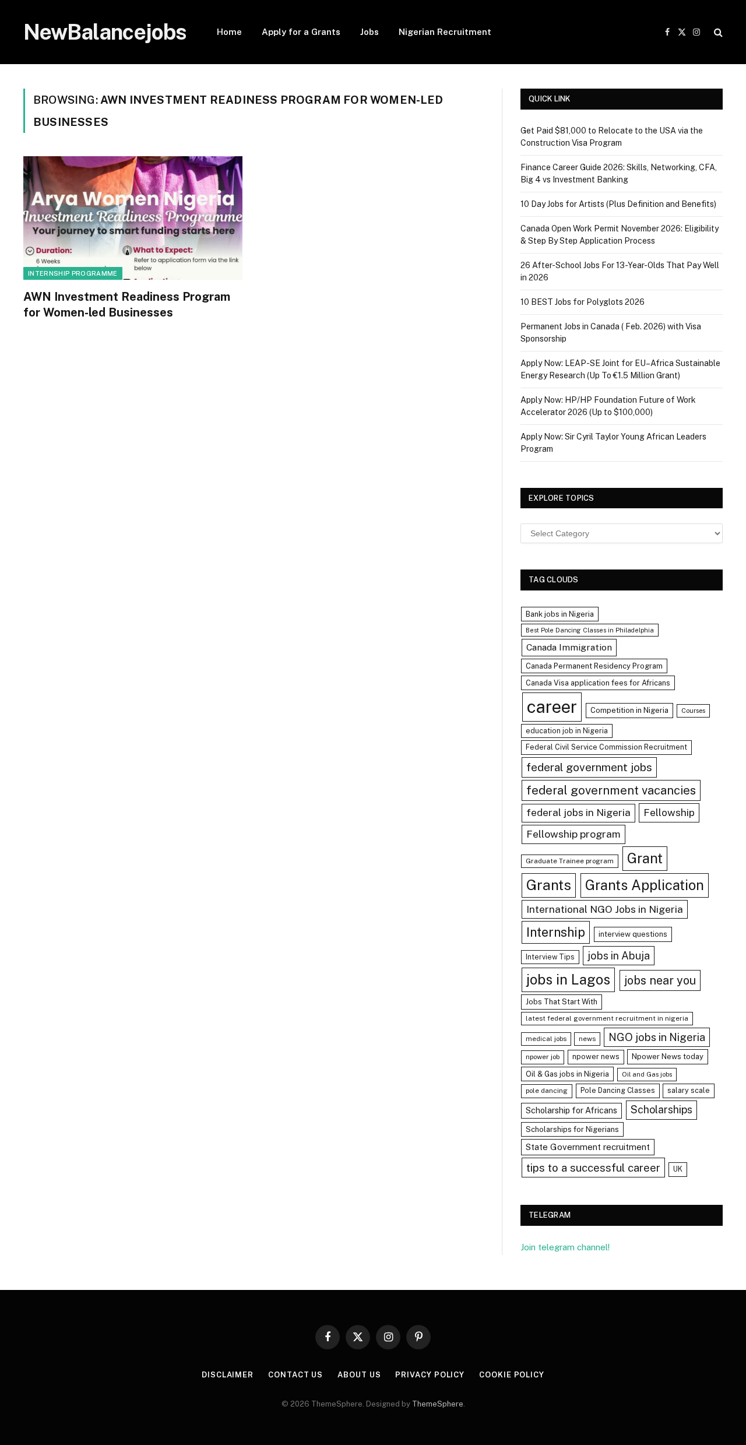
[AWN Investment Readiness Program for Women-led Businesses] (132, 218)
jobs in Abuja (618, 956)
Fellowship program (573, 834)
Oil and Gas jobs (647, 1074)
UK (677, 1169)
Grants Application (644, 885)
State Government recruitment (588, 1147)
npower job (543, 1057)
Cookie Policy (511, 1374)
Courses (693, 710)
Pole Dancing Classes (617, 1090)
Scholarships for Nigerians (572, 1129)
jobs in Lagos (568, 979)
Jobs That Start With (561, 1001)
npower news (596, 1056)
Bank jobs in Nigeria (560, 614)
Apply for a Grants (301, 32)
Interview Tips (550, 956)
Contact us (295, 1374)
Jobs (369, 32)
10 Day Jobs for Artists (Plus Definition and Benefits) (618, 204)
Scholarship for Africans (571, 1110)
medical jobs (546, 1039)
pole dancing (547, 1091)
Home (229, 32)
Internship (555, 932)
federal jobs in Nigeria (578, 812)
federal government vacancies (611, 790)
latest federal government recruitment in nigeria (607, 1018)
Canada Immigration (569, 647)
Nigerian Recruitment (445, 32)
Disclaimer (228, 1374)
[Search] (717, 32)
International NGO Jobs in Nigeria (604, 909)
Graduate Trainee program (570, 861)
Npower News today (667, 1056)
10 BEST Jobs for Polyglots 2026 (582, 302)
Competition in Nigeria (629, 710)
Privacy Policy (430, 1374)
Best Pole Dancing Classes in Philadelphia (590, 630)
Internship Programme (73, 273)
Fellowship (669, 812)
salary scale (688, 1090)
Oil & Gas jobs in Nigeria (567, 1074)
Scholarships (661, 1109)
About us (359, 1374)
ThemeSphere (437, 1404)
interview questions (633, 934)
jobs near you (660, 980)
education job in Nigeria (567, 730)
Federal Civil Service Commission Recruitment (606, 747)
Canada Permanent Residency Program (594, 666)
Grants (548, 885)
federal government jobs (589, 767)
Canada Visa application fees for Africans (598, 682)
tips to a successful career (593, 1167)
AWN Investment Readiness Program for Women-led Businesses (126, 304)
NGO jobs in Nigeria (656, 1037)
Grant (645, 858)
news (587, 1039)
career (552, 707)
